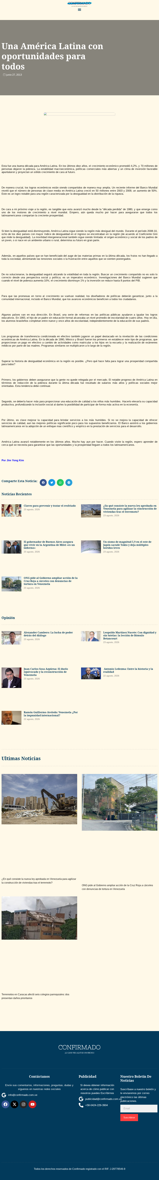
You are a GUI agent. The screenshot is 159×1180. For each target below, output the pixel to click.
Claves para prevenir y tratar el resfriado (50, 505)
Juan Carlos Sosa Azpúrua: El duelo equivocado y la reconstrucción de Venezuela (46, 672)
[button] (79, 9)
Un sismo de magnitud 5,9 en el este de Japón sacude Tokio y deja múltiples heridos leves (127, 545)
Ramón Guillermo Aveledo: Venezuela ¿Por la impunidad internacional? (51, 714)
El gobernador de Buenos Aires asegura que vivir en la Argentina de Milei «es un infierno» (49, 545)
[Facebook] (5, 1104)
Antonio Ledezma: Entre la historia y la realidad (128, 670)
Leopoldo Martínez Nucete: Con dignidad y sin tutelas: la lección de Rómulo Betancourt (129, 635)
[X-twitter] (14, 1104)
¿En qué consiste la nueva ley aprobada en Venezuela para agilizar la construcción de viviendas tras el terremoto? (130, 508)
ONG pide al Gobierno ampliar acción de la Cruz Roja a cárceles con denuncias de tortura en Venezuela (51, 581)
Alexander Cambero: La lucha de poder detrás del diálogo (48, 634)
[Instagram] (23, 1104)
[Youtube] (32, 1104)
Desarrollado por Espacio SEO (136, 1133)
